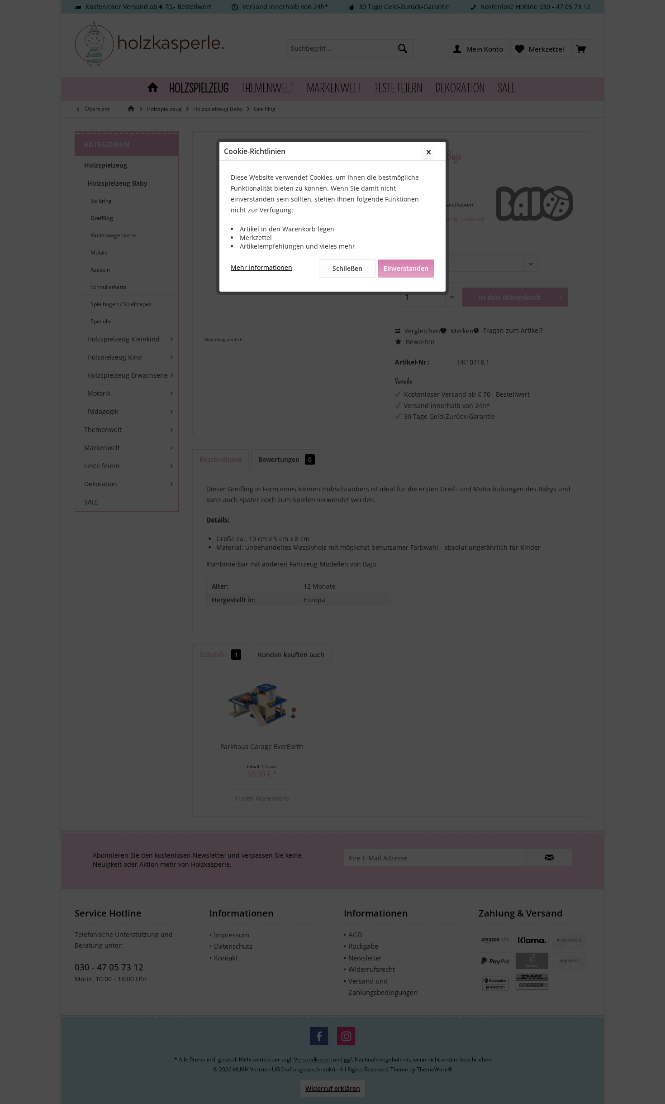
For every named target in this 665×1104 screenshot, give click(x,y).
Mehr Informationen (261, 267)
